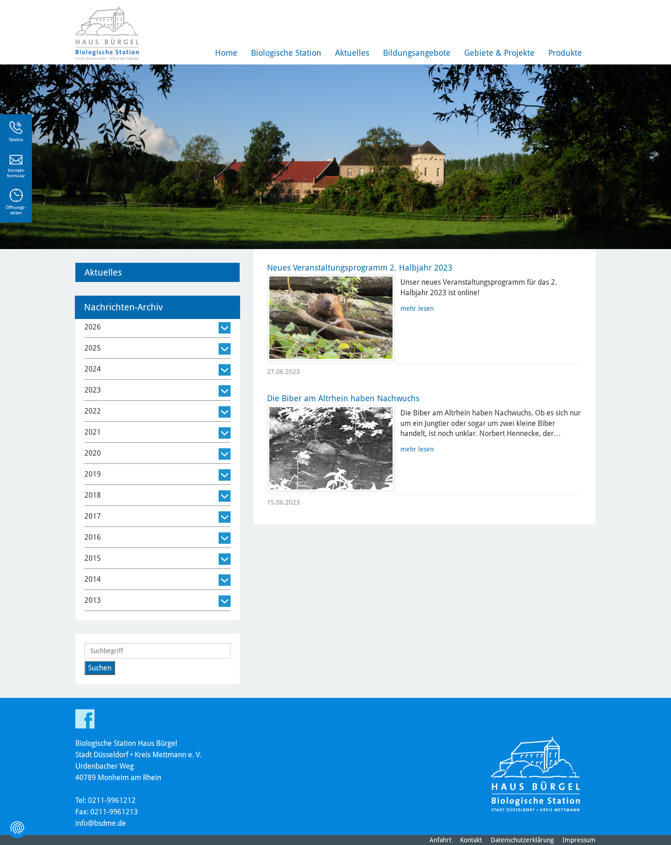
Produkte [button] (565, 53)
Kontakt (471, 840)
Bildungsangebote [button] (417, 53)
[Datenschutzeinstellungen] (17, 827)
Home (226, 53)
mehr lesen (417, 308)
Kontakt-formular (16, 173)
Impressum (579, 840)
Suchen (99, 668)
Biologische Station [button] (286, 53)
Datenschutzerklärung (522, 840)
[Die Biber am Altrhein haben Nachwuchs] (331, 448)
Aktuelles (352, 53)
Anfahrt (440, 840)
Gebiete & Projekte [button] (499, 53)
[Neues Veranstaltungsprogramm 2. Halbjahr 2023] (331, 317)
